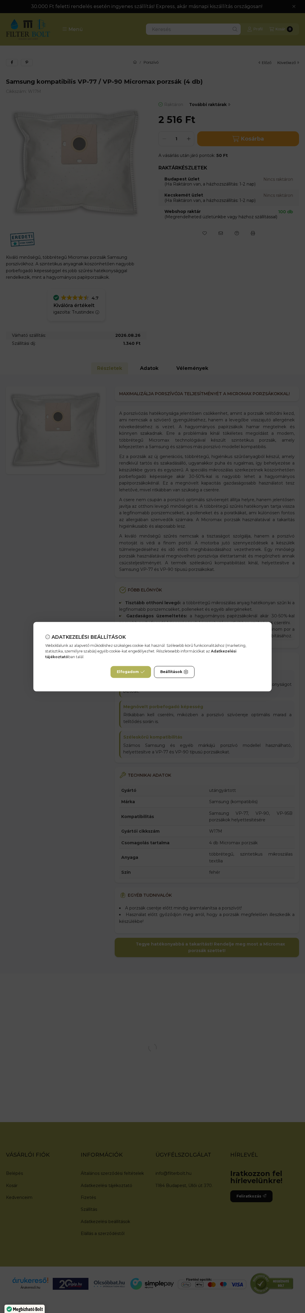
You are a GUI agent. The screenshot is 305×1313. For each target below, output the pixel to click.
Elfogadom (128, 671)
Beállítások (171, 671)
